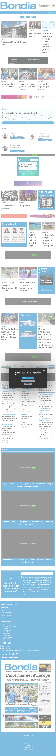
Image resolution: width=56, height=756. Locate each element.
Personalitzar (28, 383)
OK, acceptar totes (28, 378)
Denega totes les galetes (28, 380)
